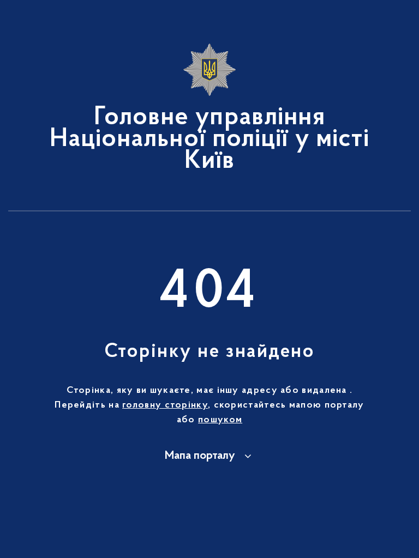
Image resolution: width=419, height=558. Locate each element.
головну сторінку (165, 405)
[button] (210, 456)
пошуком (220, 420)
